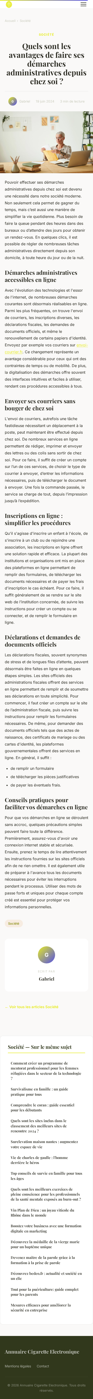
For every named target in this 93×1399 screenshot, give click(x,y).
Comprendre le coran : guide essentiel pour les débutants (42, 1107)
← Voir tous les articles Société (31, 1007)
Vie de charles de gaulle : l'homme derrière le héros (39, 1160)
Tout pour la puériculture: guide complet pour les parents (44, 1292)
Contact (43, 1366)
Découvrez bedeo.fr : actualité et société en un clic (46, 1276)
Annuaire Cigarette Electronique (42, 1351)
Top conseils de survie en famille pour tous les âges (46, 1176)
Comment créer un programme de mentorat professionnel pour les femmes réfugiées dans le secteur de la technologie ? (46, 1071)
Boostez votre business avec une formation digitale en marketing (46, 1228)
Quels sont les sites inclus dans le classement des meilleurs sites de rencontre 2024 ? (39, 1125)
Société (25, 21)
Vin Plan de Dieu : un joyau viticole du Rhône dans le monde (42, 1212)
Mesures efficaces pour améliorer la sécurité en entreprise (41, 1307)
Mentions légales (18, 1366)
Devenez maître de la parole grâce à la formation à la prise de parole (43, 1260)
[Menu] (83, 4)
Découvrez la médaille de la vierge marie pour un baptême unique (45, 1244)
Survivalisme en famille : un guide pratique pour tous (39, 1091)
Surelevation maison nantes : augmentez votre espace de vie (44, 1144)
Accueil (10, 21)
